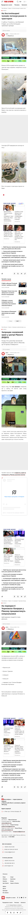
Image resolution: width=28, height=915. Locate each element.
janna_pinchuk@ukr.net (7, 829)
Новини (4, 10)
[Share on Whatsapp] (14, 912)
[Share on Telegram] (17, 912)
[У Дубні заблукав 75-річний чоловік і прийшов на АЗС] (22, 285)
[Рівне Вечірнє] (10, 1)
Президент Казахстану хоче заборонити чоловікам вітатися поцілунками (9, 292)
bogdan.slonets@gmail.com (8, 826)
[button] (3, 1)
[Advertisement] (14, 129)
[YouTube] (21, 898)
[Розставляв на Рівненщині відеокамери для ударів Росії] (22, 313)
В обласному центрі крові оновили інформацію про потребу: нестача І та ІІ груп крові (13, 266)
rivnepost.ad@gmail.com (19, 831)
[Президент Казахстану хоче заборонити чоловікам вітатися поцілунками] (22, 292)
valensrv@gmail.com (7, 823)
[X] (19, 898)
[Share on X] (10, 912)
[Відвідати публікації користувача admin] (3, 35)
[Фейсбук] (17, 898)
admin (7, 33)
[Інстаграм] (23, 898)
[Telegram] (25, 898)
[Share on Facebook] (7, 912)
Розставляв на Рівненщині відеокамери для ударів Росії (9, 313)
